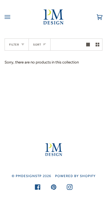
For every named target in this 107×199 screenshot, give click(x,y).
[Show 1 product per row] (88, 44)
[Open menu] (13, 17)
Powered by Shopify (75, 176)
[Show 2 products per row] (97, 44)
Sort (37, 44)
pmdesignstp (29, 176)
